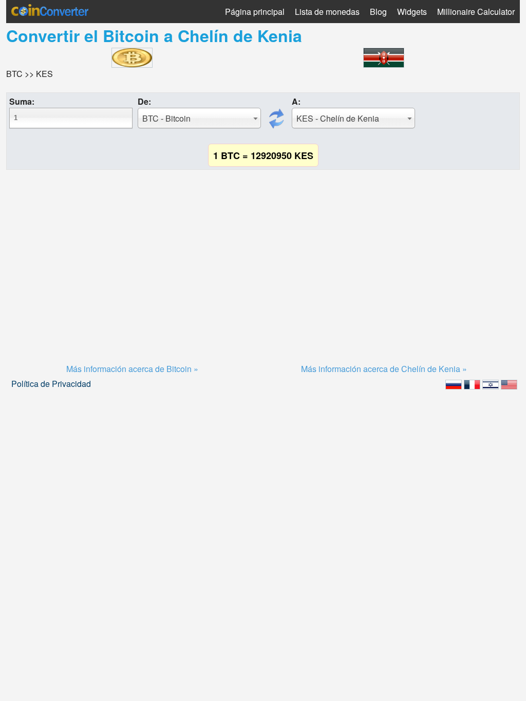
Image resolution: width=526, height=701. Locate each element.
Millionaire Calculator (476, 11)
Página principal (255, 11)
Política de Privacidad (51, 384)
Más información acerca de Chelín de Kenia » (384, 369)
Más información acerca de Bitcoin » (132, 369)
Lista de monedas (327, 11)
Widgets (412, 11)
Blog (378, 11)
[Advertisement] (263, 254)
